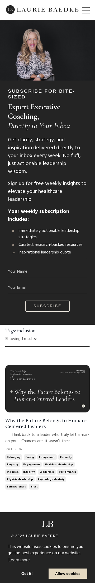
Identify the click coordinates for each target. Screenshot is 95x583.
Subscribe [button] (47, 306)
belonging (14, 457)
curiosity (66, 457)
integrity (29, 472)
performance (67, 472)
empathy (12, 464)
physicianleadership (20, 479)
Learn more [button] (19, 560)
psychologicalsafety (51, 479)
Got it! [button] (27, 573)
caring (29, 457)
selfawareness (16, 487)
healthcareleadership (59, 464)
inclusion (12, 472)
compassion (47, 457)
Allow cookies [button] (67, 573)
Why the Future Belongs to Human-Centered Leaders (46, 423)
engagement (31, 464)
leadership (47, 472)
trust (34, 487)
